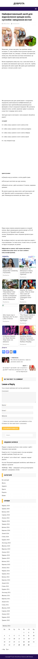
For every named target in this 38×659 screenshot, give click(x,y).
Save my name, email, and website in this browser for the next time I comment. (17, 422)
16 (28, 638)
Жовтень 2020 (6, 608)
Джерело (4, 347)
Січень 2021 (5, 605)
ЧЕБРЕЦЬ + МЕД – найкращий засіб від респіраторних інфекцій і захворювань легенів (17, 468)
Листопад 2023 (6, 543)
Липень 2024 (5, 518)
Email (4, 410)
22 (24, 642)
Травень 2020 (6, 620)
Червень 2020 (6, 617)
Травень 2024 (6, 524)
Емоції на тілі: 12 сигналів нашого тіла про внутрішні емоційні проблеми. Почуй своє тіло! (17, 453)
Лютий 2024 (5, 533)
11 (4, 638)
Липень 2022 (5, 567)
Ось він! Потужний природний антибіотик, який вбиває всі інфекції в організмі (18, 463)
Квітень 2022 (5, 577)
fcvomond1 (16, 24)
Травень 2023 (6, 558)
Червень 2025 (6, 506)
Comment (5, 391)
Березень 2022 (6, 580)
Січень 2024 (5, 536)
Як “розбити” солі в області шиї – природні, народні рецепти (16, 458)
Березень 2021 (6, 598)
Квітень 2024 (5, 527)
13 (14, 638)
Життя (3, 483)
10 (33, 635)
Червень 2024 (6, 521)
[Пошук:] (19, 435)
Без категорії (5, 480)
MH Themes (30, 657)
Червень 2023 (6, 555)
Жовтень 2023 (6, 546)
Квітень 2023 (5, 561)
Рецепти (4, 492)
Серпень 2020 (6, 611)
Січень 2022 (5, 586)
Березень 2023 (6, 564)
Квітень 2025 (5, 512)
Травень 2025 (6, 508)
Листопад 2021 (6, 592)
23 (28, 642)
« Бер (3, 649)
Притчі (4, 489)
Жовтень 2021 (6, 595)
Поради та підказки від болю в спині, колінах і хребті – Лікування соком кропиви (17, 448)
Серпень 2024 (6, 515)
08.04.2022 (6, 24)
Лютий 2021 (5, 601)
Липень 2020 (5, 614)
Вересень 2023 (6, 549)
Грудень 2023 (6, 539)
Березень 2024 (6, 530)
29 (24, 645)
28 (19, 645)
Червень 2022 (6, 570)
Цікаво (4, 495)
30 (28, 645)
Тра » (7, 649)
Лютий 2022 (5, 583)
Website (4, 416)
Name (4, 405)
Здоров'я (4, 486)
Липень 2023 (5, 552)
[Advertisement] (19, 85)
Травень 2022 (6, 574)
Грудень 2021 (6, 589)
